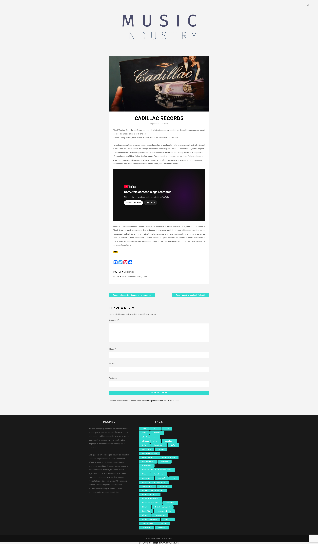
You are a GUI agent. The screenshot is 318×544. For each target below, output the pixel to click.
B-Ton (144, 445)
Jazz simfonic (147, 486)
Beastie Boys (158, 445)
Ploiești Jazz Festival (162, 507)
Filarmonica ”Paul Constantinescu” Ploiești (157, 470)
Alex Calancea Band (149, 437)
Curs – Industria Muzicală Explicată (190, 295)
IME (174, 478)
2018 (167, 429)
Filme (144, 277)
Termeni (164, 523)
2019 (144, 433)
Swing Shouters (147, 523)
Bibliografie (129, 272)
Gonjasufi (161, 478)
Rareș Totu (146, 511)
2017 (155, 429)
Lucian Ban (164, 486)
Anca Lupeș (169, 441)
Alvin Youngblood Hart (149, 441)
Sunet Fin (168, 519)
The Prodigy (146, 527)
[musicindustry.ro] (159, 27)
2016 (123, 277)
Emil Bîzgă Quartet (168, 457)
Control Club (146, 449)
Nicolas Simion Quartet (150, 503)
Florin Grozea (158, 474)
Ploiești (144, 507)
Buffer (173, 445)
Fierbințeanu (146, 466)
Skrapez (145, 515)
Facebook (164, 462)
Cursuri (161, 449)
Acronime (157, 433)
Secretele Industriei (164, 511)
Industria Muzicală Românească (153, 482)
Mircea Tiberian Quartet (150, 499)
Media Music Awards (149, 494)
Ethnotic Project (147, 462)
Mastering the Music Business (152, 490)
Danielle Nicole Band (149, 453)
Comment (114, 320)
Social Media (160, 515)
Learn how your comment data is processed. (160, 400)
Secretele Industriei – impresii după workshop (132, 295)
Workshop (161, 527)
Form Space (146, 478)
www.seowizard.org (170, 543)
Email (112, 363)
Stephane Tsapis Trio (149, 519)
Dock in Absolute (148, 457)
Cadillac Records (134, 277)
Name (112, 349)
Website (113, 378)
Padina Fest (170, 503)
